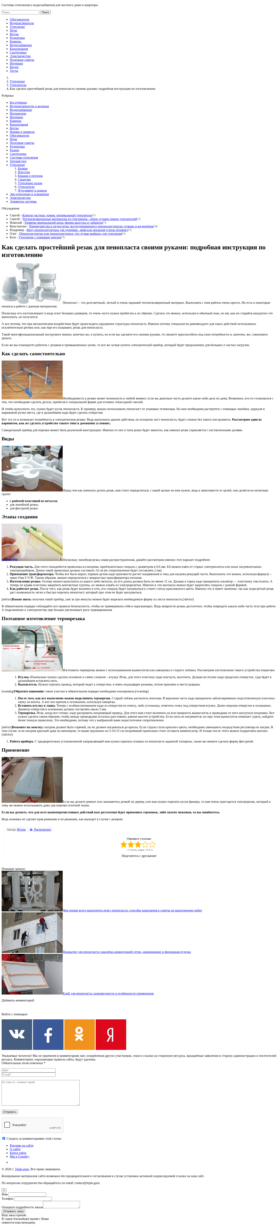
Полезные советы (22, 59)
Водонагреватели (22, 23)
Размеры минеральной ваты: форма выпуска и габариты (64, 222)
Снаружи (24, 179)
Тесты (14, 70)
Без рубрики (18, 102)
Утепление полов (30, 183)
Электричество (20, 56)
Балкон (23, 168)
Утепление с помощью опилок (40, 237)
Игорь (21, 829)
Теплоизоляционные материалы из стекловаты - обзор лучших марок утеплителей (79, 219)
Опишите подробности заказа (22, 1207)
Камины (15, 41)
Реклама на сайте (22, 1145)
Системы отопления (24, 157)
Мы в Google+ (20, 1156)
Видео (14, 67)
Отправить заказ (13, 1211)
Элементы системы (23, 201)
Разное (14, 150)
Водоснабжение (21, 45)
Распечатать (42, 829)
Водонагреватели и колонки (29, 106)
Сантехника (18, 52)
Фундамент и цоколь (32, 190)
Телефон (7, 1198)
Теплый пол (18, 161)
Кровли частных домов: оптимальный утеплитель (57, 215)
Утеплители (18, 85)
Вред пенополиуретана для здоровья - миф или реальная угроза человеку (77, 230)
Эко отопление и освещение (29, 194)
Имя (5, 1194)
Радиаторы (17, 37)
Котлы (14, 34)
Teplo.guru (22, 1169)
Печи (13, 30)
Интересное (18, 113)
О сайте (15, 1149)
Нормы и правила (22, 132)
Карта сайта (18, 1153)
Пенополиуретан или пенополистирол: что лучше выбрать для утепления (70, 233)
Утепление (17, 27)
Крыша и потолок (30, 176)
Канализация (19, 48)
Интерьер (16, 63)
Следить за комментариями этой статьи (34, 1138)
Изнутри (24, 172)
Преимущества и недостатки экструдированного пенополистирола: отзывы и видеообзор (91, 226)
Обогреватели (19, 19)
